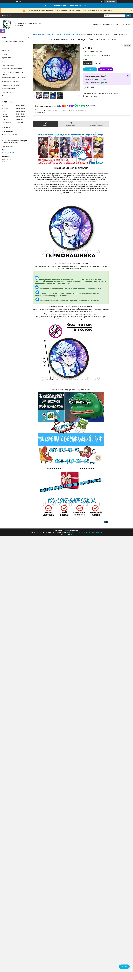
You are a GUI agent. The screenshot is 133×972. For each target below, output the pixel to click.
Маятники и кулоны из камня (13, 78)
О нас (128, 24)
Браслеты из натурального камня (12, 73)
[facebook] (105, 522)
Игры (4, 47)
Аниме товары (50, 34)
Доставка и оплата (118, 24)
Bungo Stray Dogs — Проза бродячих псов (71, 34)
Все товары (40, 34)
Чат (126, 966)
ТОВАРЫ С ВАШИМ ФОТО (11, 81)
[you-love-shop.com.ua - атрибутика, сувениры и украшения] (7, 24)
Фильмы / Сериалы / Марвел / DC (14, 42)
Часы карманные (8, 65)
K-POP (4, 61)
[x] (107, 522)
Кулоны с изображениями (12, 69)
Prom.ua (75, 530)
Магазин (96, 24)
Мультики (5, 50)
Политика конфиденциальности (92, 532)
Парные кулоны (8, 92)
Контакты (106, 24)
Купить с (102, 69)
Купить (90, 69)
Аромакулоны (7, 96)
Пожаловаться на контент (74, 532)
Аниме (4, 54)
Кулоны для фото (8, 89)
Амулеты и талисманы (10, 85)
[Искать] (128, 15)
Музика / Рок (7, 58)
